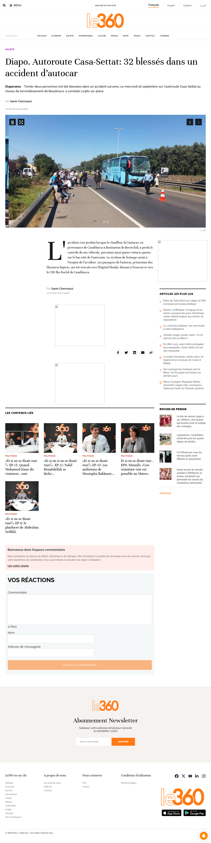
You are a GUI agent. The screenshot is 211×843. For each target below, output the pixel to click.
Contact (86, 787)
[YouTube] (190, 775)
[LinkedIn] (197, 775)
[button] (204, 836)
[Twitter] (183, 775)
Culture (102, 36)
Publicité (48, 787)
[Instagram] (204, 775)
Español (187, 5)
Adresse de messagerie (24, 646)
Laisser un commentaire (80, 665)
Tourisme (164, 36)
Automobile (10, 806)
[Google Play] (194, 812)
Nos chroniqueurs (13, 817)
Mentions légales (128, 783)
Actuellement (11, 36)
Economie (56, 36)
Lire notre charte (18, 565)
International (86, 36)
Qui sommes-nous (52, 783)
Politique (41, 36)
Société (70, 36)
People (137, 36)
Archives (48, 790)
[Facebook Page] (177, 775)
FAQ (84, 783)
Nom (11, 632)
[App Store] (171, 812)
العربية (203, 5)
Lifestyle (150, 36)
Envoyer (123, 741)
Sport (126, 36)
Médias (114, 36)
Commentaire (17, 592)
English (171, 5)
